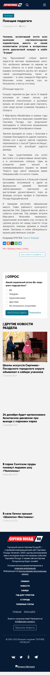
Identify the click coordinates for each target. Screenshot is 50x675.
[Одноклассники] (8, 243)
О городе (25, 600)
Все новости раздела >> (32, 254)
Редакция (17, 611)
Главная (25, 581)
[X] (12, 243)
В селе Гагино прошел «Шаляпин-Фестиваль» (18, 515)
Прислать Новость (25, 627)
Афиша (25, 590)
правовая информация (25, 568)
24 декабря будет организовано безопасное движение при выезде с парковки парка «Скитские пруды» (24, 419)
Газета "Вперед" (31, 238)
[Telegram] (20, 243)
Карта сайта (29, 611)
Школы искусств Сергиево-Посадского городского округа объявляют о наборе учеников (23, 369)
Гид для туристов (25, 595)
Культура (8, 15)
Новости (25, 586)
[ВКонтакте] (4, 243)
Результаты (35, 312)
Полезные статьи (25, 604)
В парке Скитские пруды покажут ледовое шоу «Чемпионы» (19, 467)
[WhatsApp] (16, 243)
